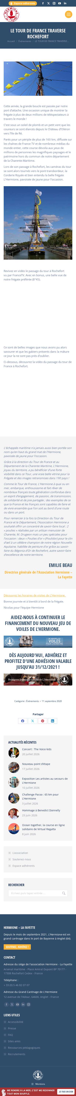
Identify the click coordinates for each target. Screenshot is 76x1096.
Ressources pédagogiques (24, 1047)
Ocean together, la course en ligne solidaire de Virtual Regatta (43, 827)
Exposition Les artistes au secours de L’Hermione (45, 780)
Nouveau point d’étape (36, 764)
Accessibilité (15, 1022)
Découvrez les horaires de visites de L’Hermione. (35, 595)
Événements (32, 701)
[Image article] (13, 752)
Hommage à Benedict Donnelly (41, 810)
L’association (20, 853)
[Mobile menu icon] (68, 14)
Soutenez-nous (22, 859)
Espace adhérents (24, 865)
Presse (12, 1028)
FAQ (10, 1035)
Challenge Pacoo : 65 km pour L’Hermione (40, 796)
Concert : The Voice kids (36, 749)
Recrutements (16, 1054)
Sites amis (14, 1041)
